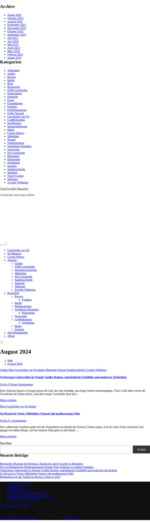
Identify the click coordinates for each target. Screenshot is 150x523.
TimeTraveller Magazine (14, 188)
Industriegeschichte (26, 270)
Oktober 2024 (15, 18)
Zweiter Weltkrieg (17, 182)
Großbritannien (16, 119)
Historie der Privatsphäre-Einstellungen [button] (29, 496)
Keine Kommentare (21, 384)
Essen (10, 100)
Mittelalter (13, 136)
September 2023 (16, 34)
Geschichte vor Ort (18, 116)
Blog (10, 83)
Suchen (6, 443)
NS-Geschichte (16, 152)
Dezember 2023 (16, 24)
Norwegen (13, 149)
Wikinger (12, 179)
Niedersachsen (15, 142)
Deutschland (14, 93)
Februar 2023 (15, 54)
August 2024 (14, 21)
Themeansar (70, 518)
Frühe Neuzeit (15, 113)
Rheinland (13, 156)
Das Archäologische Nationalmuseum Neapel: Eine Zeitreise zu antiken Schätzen (47, 467)
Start (10, 360)
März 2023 (13, 51)
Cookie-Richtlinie (17, 489)
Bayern (11, 77)
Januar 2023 (14, 57)
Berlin (10, 80)
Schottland (13, 162)
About (11, 335)
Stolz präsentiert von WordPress (19, 518)
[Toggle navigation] (1, 245)
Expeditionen (15, 103)
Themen (12, 260)
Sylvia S (5, 384)
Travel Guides (15, 175)
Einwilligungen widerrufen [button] (22, 499)
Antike (11, 73)
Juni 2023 (13, 41)
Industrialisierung (17, 126)
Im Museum (14, 123)
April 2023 (13, 47)
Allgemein (13, 70)
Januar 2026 (14, 14)
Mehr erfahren (8, 400)
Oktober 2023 (15, 31)
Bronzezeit (13, 86)
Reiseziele (13, 293)
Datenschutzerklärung (20, 483)
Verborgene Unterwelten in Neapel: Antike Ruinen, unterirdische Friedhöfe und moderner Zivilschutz (63, 377)
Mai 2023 (12, 44)
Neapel (11, 139)
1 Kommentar (18, 420)
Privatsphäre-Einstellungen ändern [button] (27, 493)
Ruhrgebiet (13, 159)
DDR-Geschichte (17, 90)
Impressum (13, 486)
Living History (15, 133)
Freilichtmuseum (17, 110)
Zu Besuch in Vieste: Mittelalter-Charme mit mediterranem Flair (40, 413)
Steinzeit (12, 172)
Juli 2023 (12, 38)
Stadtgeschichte (16, 169)
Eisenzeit (12, 96)
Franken (12, 106)
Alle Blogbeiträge (17, 332)
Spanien (12, 166)
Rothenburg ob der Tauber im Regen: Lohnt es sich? (30, 477)
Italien (10, 129)
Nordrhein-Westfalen (19, 146)
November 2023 (16, 28)
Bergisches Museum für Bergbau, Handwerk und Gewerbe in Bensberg (41, 463)
